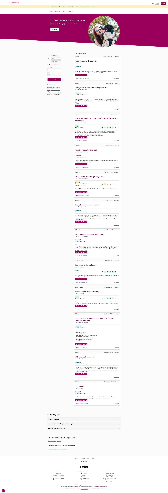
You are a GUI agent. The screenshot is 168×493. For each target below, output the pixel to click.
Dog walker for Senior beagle (85, 265)
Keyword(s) (50, 67)
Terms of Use (76, 486)
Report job (116, 78)
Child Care (84, 476)
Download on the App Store (84, 467)
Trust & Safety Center (58, 475)
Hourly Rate (50, 72)
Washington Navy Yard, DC (54, 441)
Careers (83, 458)
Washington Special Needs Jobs (54, 92)
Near (48, 58)
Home (50, 11)
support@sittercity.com (84, 489)
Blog (88, 458)
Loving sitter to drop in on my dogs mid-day (91, 88)
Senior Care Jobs (109, 479)
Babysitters (84, 473)
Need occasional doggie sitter (86, 61)
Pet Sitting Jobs (109, 481)
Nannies (84, 475)
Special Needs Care (84, 478)
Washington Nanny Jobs (52, 88)
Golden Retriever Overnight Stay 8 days (89, 177)
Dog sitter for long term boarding (87, 205)
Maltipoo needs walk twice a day (87, 292)
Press (93, 458)
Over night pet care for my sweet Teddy (89, 234)
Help (152, 3)
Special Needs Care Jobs (109, 478)
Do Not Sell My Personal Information (100, 486)
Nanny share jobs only (54, 64)
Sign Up (163, 3)
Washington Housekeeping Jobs (54, 94)
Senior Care (84, 479)
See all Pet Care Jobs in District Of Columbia (62, 445)
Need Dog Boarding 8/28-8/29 (86, 150)
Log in (157, 3)
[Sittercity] (14, 3)
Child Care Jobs (109, 476)
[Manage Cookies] (3, 490)
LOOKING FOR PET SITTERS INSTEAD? (57, 449)
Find (48, 55)
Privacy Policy (84, 486)
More (77, 103)
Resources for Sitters (58, 479)
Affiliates (58, 473)
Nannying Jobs (109, 475)
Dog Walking (79, 386)
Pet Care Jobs (57, 11)
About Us (76, 458)
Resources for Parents (58, 478)
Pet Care (84, 481)
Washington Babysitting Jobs (53, 87)
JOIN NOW (54, 29)
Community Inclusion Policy (58, 476)
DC (63, 11)
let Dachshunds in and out (84, 357)
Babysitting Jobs (109, 473)
